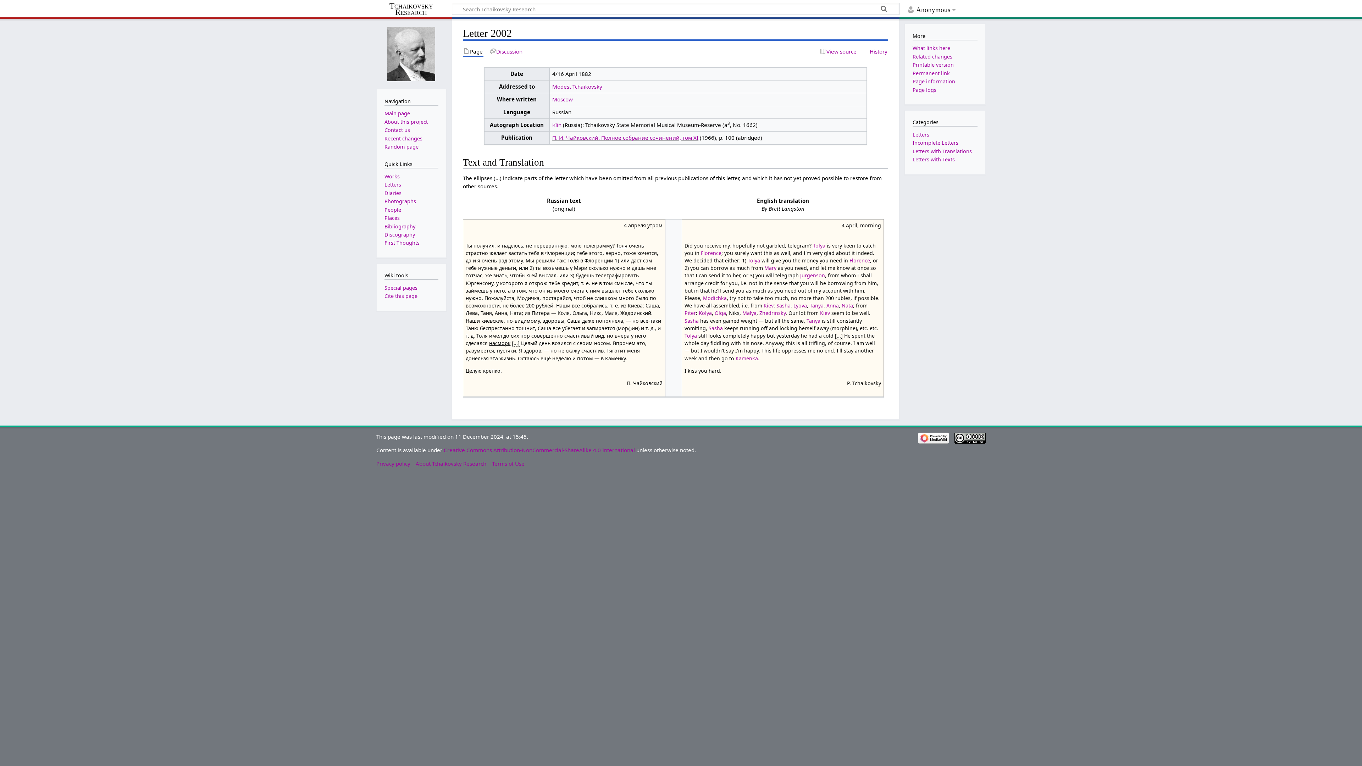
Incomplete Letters (935, 142)
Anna (832, 305)
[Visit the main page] (411, 53)
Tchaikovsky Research (411, 9)
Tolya (819, 245)
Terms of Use (508, 463)
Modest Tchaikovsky (577, 86)
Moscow (562, 99)
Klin (556, 124)
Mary (770, 268)
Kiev (769, 305)
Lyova (800, 305)
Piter (690, 313)
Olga (720, 313)
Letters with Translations (942, 151)
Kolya (705, 313)
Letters (921, 134)
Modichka (715, 298)
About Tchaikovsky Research (451, 463)
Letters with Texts (934, 159)
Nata (847, 305)
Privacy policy (393, 463)
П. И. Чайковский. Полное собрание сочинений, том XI (625, 137)
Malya (749, 313)
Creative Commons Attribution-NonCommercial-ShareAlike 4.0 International (539, 450)
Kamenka (747, 358)
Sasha (783, 305)
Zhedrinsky (772, 313)
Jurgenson (812, 275)
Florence (711, 253)
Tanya (817, 305)
